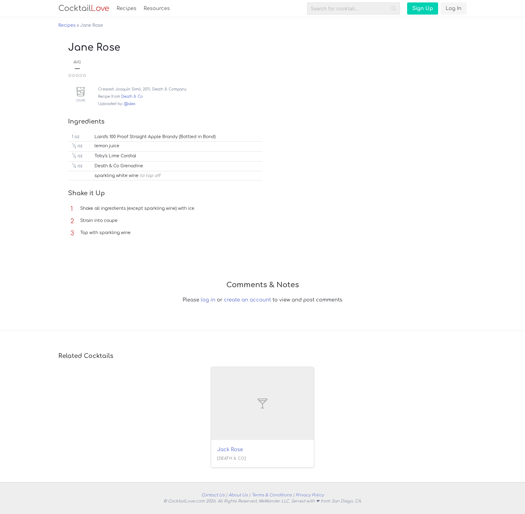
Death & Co (132, 96)
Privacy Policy (310, 495)
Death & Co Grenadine (118, 166)
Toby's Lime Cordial (115, 156)
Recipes (126, 8)
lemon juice (106, 146)
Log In (454, 8)
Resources (157, 8)
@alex (130, 104)
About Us (238, 495)
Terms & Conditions (272, 495)
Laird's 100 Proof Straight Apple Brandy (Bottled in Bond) (155, 136)
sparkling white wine (116, 175)
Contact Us (213, 495)
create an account (247, 300)
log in (208, 300)
